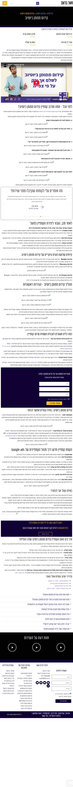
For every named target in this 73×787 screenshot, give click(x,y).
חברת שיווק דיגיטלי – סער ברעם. (58, 588)
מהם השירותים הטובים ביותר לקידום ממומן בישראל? (50, 599)
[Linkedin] (41, 682)
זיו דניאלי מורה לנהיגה (64, 34)
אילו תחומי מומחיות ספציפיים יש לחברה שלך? (53, 614)
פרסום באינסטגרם (11, 435)
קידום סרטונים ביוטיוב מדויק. (59, 583)
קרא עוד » (69, 37)
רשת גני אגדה (30, 42)
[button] (37, 3)
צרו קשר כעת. (19, 572)
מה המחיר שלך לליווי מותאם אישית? (56, 629)
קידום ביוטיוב (40, 13)
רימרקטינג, (33, 362)
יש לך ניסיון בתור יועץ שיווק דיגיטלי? (56, 624)
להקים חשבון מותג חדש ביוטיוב (49, 111)
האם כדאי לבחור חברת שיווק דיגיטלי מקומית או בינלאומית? (48, 604)
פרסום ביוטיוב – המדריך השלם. (58, 581)
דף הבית (50, 13)
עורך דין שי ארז (66, 42)
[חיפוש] (4, 3)
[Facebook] (48, 682)
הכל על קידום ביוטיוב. (61, 586)
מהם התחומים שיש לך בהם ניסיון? (57, 619)
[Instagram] (48, 686)
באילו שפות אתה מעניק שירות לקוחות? (55, 609)
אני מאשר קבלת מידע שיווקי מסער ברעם (58, 399)
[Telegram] (37, 682)
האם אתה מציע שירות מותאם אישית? (56, 594)
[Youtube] (44, 682)
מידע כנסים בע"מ (29, 34)
